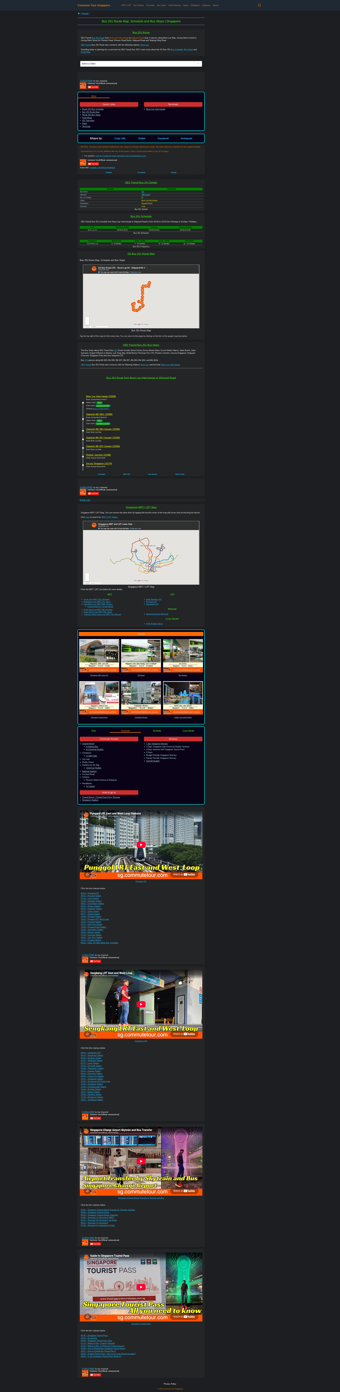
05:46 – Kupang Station (91, 1071)
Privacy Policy (170, 1384)
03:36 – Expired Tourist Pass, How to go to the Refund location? (108, 1354)
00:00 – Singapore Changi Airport (95, 1212)
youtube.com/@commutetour (102, 168)
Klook (84, 123)
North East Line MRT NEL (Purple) (98, 610)
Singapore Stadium (90, 800)
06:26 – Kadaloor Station (91, 909)
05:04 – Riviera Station (90, 906)
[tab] (94, 96)
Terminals (150, 5)
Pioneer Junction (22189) (98, 455)
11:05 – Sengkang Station (92, 1084)
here (88, 517)
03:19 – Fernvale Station (91, 1066)
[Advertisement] (237, 43)
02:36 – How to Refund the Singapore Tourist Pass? (103, 1349)
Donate (174, 172)
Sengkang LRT (152, 604)
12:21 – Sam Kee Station (91, 924)
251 (142, 192)
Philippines (195, 5)
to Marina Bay (92, 746)
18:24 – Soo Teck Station (91, 937)
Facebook (163, 138)
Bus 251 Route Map (90, 112)
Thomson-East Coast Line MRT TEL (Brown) (102, 614)
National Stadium (89, 771)
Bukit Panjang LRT (154, 599)
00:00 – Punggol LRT (90, 893)
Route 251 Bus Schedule (93, 109)
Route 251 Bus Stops (91, 115)
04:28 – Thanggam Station (92, 1068)
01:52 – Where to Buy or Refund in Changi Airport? (102, 1346)
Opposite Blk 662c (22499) (99, 414)
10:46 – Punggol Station (91, 917)
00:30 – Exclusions (89, 1338)
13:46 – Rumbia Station (91, 1089)
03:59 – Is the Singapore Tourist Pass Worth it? (101, 1356)
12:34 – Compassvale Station (93, 1087)
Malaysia (206, 5)
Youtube (109, 172)
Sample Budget (153, 761)
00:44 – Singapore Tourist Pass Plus (96, 1341)
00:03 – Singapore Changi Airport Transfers (99, 1215)
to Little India (91, 756)
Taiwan (215, 5)
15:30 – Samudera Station (92, 930)
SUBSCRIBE (86, 81)
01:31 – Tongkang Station (92, 1061)
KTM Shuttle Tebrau (154, 624)
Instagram (186, 138)
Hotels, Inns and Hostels (183, 717)
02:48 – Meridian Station (91, 901)
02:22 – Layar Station (90, 1063)
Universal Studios (93, 768)
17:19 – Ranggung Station (92, 1097)
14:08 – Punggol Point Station (93, 927)
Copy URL (120, 138)
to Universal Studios (94, 749)
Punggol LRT (151, 602)
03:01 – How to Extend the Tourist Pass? (98, 1351)
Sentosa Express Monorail (157, 614)
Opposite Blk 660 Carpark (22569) (103, 429)
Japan (185, 5)
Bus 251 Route (98, 38)
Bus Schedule (177, 49)
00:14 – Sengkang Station (92, 1055)
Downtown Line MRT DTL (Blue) (97, 602)
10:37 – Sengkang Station (92, 1079)
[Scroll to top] (333, 1379)
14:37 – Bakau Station (90, 1092)
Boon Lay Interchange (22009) (101, 396)
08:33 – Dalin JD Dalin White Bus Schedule (99, 943)
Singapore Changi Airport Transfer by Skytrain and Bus (141, 1198)
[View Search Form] (259, 5)
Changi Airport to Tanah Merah (100, 606)
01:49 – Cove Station (90, 898)
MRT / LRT (126, 5)
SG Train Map (88, 120)
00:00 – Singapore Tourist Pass (94, 1335)
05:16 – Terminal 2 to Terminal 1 (94, 1223)
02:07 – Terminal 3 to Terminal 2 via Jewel (99, 1220)
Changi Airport (88, 744)
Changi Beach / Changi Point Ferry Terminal (101, 797)
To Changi (90, 786)
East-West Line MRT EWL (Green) (98, 604)
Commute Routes (141, 717)
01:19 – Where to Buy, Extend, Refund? (98, 1343)
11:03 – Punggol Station (91, 922)
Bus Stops (161, 5)
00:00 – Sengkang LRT (91, 1053)
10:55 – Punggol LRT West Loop (95, 919)
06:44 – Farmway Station (91, 1074)
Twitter (142, 138)
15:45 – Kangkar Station (91, 1094)
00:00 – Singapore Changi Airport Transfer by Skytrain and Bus (108, 1210)
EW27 (99, 402)
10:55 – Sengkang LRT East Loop (95, 1081)
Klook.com (85, 500)
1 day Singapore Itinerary (157, 744)
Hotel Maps (87, 118)
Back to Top (179, 474)
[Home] (79, 13)
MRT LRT (126, 474)
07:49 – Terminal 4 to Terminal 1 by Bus (98, 1225)
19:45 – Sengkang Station (92, 1100)
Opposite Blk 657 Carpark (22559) (103, 437)
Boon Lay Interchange (155, 109)
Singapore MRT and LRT (99, 675)
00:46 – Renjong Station (91, 1058)
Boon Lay (145, 45)
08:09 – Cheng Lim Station (92, 1076)
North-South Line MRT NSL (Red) (98, 612)
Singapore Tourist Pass (99, 717)
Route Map (85, 52)
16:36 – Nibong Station (90, 932)
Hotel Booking (174, 5)
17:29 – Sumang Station (91, 935)
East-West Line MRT (103, 405)
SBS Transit (86, 45)
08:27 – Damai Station (90, 914)
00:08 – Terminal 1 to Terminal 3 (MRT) (97, 1218)
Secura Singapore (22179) (99, 463)
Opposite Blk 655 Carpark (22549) (103, 446)
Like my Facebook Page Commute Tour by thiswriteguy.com (121, 156)
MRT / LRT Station (109, 517)
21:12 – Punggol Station (91, 940)
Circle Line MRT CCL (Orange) (97, 599)
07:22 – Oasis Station (90, 911)
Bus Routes (139, 5)
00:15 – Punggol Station (91, 896)
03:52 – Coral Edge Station (92, 904)
